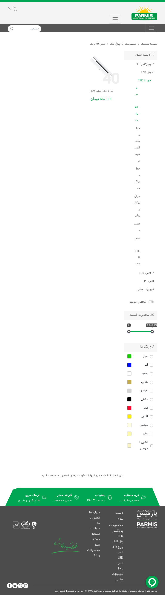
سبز (146, 356)
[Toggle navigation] (115, 19)
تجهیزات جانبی (145, 289)
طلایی (144, 382)
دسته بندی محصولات (93, 544)
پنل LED (146, 73)
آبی (146, 365)
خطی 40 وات (97, 44)
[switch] (151, 302)
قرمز (145, 408)
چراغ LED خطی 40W (101, 90)
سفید (144, 373)
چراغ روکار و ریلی (137, 205)
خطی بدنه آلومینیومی (137, 144)
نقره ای (144, 391)
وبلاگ (96, 556)
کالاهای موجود (138, 302)
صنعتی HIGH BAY (137, 250)
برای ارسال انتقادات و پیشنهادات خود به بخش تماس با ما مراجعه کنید (82, 476)
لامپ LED (145, 273)
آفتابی (144, 416)
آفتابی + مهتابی (143, 445)
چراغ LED (115, 44)
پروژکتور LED (144, 64)
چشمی (137, 227)
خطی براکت (138, 178)
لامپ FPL (148, 281)
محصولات (130, 44)
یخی (145, 434)
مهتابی (144, 425)
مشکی (144, 399)
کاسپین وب (60, 590)
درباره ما (94, 512)
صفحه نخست (149, 44)
